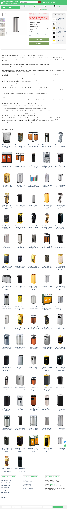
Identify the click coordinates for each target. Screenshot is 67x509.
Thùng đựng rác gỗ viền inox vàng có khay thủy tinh (6, 207)
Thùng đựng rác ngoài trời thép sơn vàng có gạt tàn (20, 308)
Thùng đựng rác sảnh (38, 34)
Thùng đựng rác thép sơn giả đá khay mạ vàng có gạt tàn (7, 268)
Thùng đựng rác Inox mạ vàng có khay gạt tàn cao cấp (47, 328)
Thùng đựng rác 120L (5, 490)
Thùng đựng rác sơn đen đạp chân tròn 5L (20, 287)
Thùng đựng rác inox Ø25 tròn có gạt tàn (47, 429)
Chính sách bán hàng (27, 481)
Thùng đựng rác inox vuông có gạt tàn (33, 368)
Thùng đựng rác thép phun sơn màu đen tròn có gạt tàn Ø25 (20, 470)
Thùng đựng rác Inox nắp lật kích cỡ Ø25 (33, 307)
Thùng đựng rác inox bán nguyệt (20, 408)
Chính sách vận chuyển (28, 487)
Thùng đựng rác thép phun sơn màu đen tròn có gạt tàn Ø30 (33, 166)
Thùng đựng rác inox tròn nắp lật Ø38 (47, 186)
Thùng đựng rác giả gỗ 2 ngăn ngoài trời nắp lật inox (33, 450)
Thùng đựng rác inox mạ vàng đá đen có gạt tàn (20, 328)
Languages (62, 2)
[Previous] (7, 24)
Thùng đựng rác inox (29, 6)
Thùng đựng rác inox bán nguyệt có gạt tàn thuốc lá (47, 166)
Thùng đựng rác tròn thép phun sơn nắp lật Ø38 (20, 430)
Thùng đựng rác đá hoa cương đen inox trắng (33, 247)
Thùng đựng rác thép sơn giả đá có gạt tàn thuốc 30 (20, 450)
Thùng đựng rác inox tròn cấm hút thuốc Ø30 (7, 349)
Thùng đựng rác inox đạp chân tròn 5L (60, 186)
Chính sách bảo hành (27, 483)
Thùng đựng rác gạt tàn (35, 33)
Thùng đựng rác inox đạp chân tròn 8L (60, 449)
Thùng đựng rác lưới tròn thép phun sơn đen (6, 146)
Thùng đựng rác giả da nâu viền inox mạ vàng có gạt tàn (47, 369)
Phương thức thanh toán (28, 488)
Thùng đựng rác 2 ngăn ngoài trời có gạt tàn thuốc (33, 187)
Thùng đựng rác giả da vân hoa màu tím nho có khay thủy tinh (6, 470)
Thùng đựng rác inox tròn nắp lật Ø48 (33, 206)
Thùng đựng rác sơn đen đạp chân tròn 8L (60, 246)
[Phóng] (7, 33)
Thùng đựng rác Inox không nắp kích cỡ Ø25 (60, 308)
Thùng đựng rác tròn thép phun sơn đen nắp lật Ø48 (7, 409)
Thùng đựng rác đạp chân (6, 480)
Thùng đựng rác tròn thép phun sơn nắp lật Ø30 (60, 409)
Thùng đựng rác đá (49, 6)
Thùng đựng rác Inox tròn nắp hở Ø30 (20, 246)
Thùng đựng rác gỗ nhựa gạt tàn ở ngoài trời (33, 389)
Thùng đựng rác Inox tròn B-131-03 (20, 348)
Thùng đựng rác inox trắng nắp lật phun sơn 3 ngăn (6, 288)
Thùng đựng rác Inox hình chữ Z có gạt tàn (60, 145)
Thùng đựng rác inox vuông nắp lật (7, 327)
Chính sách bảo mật (27, 485)
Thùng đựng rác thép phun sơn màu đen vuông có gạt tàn (60, 227)
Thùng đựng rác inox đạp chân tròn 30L (20, 186)
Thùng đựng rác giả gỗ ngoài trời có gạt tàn (33, 145)
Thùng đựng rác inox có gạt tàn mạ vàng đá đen (33, 268)
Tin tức (24, 480)
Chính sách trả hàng (27, 484)
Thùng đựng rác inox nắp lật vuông (20, 368)
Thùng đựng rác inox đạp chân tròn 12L (47, 287)
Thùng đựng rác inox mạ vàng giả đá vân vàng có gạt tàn (60, 268)
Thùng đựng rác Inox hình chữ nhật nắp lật (20, 388)
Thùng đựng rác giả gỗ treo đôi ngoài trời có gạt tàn (20, 166)
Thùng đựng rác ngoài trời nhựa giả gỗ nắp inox (7, 166)
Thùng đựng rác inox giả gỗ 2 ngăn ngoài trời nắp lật (47, 308)
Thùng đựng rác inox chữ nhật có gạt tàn (60, 327)
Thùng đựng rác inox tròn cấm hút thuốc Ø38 (7, 430)
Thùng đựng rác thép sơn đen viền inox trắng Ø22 (20, 268)
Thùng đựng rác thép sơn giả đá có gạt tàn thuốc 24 (47, 389)
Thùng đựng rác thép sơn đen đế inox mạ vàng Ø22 (7, 227)
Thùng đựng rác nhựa (39, 6)
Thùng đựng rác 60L (5, 487)
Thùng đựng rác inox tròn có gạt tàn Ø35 (47, 408)
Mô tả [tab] (3, 52)
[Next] (25, 24)
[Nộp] (39, 2)
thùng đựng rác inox (43, 33)
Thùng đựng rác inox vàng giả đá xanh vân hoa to (20, 146)
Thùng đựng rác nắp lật (5, 485)
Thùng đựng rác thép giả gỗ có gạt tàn (33, 348)
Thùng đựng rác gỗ (44, 9)
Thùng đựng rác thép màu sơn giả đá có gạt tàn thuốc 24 (60, 349)
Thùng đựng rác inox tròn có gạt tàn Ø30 (47, 145)
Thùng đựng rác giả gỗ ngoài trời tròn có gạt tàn (47, 247)
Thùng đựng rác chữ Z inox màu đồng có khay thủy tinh (47, 227)
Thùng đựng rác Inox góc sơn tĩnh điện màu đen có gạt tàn (6, 369)
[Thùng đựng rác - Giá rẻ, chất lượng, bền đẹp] (9, 2)
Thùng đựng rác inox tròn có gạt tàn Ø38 (7, 307)
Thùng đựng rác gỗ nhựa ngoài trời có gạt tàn (33, 328)
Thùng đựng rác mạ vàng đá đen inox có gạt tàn (20, 227)
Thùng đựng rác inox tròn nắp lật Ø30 (60, 429)
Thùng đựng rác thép (59, 6)
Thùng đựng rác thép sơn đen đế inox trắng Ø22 (47, 268)
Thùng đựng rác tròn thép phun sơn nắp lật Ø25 (60, 288)
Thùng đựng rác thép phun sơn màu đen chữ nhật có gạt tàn (60, 369)
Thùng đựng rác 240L (5, 492)
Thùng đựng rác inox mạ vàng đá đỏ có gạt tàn (7, 187)
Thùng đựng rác (38, 13)
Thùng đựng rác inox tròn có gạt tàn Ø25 (7, 388)
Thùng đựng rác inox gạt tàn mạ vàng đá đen (47, 450)
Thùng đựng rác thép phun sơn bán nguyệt (60, 165)
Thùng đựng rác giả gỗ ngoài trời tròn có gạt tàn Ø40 (33, 409)
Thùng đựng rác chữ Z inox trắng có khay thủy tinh (60, 207)
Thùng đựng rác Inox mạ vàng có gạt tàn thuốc (47, 207)
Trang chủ (31, 13)
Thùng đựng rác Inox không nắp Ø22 (7, 246)
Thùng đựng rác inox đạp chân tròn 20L (60, 388)
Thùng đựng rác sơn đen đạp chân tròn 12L (20, 206)
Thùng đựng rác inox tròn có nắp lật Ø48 (33, 429)
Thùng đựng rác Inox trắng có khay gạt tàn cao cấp (33, 227)
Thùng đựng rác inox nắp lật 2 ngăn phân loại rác (33, 288)
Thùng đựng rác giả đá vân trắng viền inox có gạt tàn (6, 450)
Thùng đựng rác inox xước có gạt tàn (47, 348)
